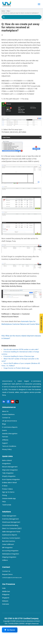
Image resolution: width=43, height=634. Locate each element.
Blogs (4, 424)
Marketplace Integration (10, 554)
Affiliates (5, 440)
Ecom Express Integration (11, 479)
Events (4, 430)
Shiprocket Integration (10, 470)
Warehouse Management (11, 522)
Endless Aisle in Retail (9, 483)
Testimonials (6, 505)
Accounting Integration (10, 551)
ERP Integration (7, 548)
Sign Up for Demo (8, 492)
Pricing (4, 495)
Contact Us (6, 418)
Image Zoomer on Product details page (17, 368)
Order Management (9, 516)
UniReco (5, 560)
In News (4, 486)
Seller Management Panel (11, 532)
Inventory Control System (11, 538)
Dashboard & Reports (9, 535)
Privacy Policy (7, 449)
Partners (5, 437)
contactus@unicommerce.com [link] (12, 577)
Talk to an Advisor (41, 323)
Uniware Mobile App (9, 498)
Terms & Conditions (9, 446)
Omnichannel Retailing (10, 525)
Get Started (11, 630)
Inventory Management (10, 519)
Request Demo (7, 574)
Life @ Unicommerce (9, 421)
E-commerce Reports (9, 427)
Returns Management (10, 467)
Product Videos (7, 489)
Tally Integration (8, 473)
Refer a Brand (7, 460)
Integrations (6, 464)
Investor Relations (8, 414)
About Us (5, 411)
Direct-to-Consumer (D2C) (12, 528)
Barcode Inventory (8, 541)
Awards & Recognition (9, 434)
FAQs (4, 502)
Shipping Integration (9, 557)
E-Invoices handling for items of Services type (19, 356)
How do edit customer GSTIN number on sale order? (21, 349)
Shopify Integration (9, 476)
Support (5, 443)
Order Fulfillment (8, 544)
